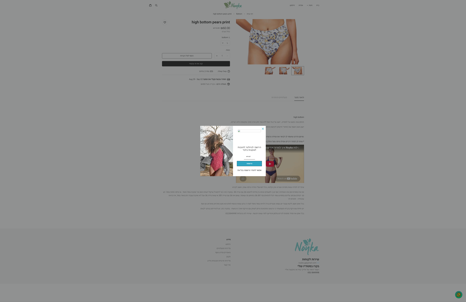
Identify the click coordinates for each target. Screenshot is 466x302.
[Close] (263, 129)
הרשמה (249, 163)
